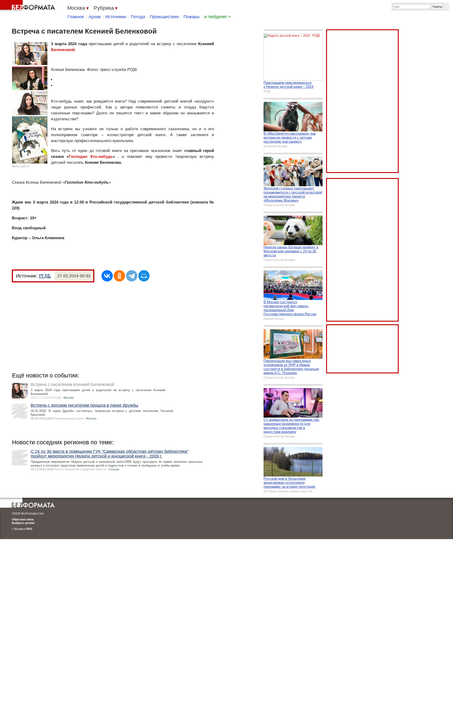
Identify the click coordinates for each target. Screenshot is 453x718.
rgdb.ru (24, 166)
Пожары (192, 16)
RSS (29, 529)
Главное (75, 16)
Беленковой (63, 50)
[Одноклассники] (119, 275)
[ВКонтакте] (107, 275)
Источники (115, 16)
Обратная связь (23, 519)
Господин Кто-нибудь (91, 156)
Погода (138, 16)
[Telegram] (131, 275)
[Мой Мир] (144, 275)
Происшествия (164, 16)
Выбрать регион (23, 523)
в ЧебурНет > (217, 16)
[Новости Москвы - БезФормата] (28, 6)
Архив (95, 16)
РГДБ (45, 275)
